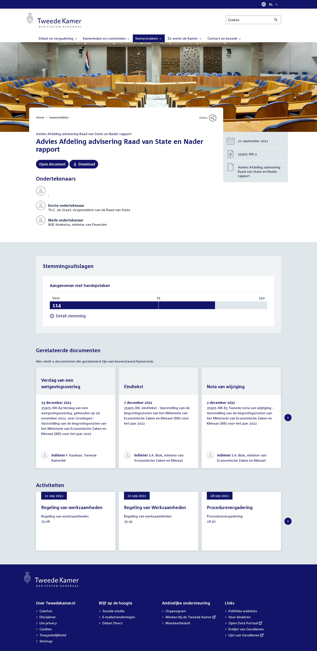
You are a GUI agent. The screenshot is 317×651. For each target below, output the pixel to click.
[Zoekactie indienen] (276, 20)
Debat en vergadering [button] (56, 38)
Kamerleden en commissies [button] (105, 38)
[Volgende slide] (288, 417)
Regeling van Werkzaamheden (155, 507)
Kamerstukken (59, 117)
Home (40, 117)
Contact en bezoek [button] (222, 38)
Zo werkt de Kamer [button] (183, 38)
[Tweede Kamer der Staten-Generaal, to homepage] (54, 20)
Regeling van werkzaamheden (71, 507)
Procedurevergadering (230, 507)
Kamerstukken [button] (147, 38)
